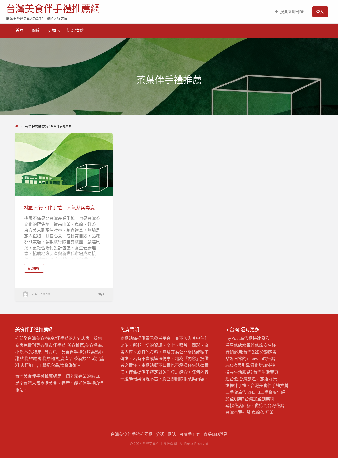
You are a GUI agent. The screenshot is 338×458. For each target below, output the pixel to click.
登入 (320, 11)
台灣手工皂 (189, 434)
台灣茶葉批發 (238, 412)
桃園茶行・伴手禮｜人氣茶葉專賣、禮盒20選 (71, 207)
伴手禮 (273, 385)
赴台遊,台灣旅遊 (240, 378)
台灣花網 (275, 405)
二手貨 (266, 392)
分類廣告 (268, 351)
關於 (36, 30)
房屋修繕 (233, 345)
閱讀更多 (35, 269)
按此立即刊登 (292, 11)
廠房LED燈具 (215, 434)
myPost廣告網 (239, 338)
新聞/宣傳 (75, 30)
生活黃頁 (270, 372)
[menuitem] (289, 11)
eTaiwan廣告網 (261, 358)
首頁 (20, 30)
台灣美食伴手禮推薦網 (53, 9)
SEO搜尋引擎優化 (242, 365)
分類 (52, 30)
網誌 (172, 434)
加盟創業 (261, 398)
